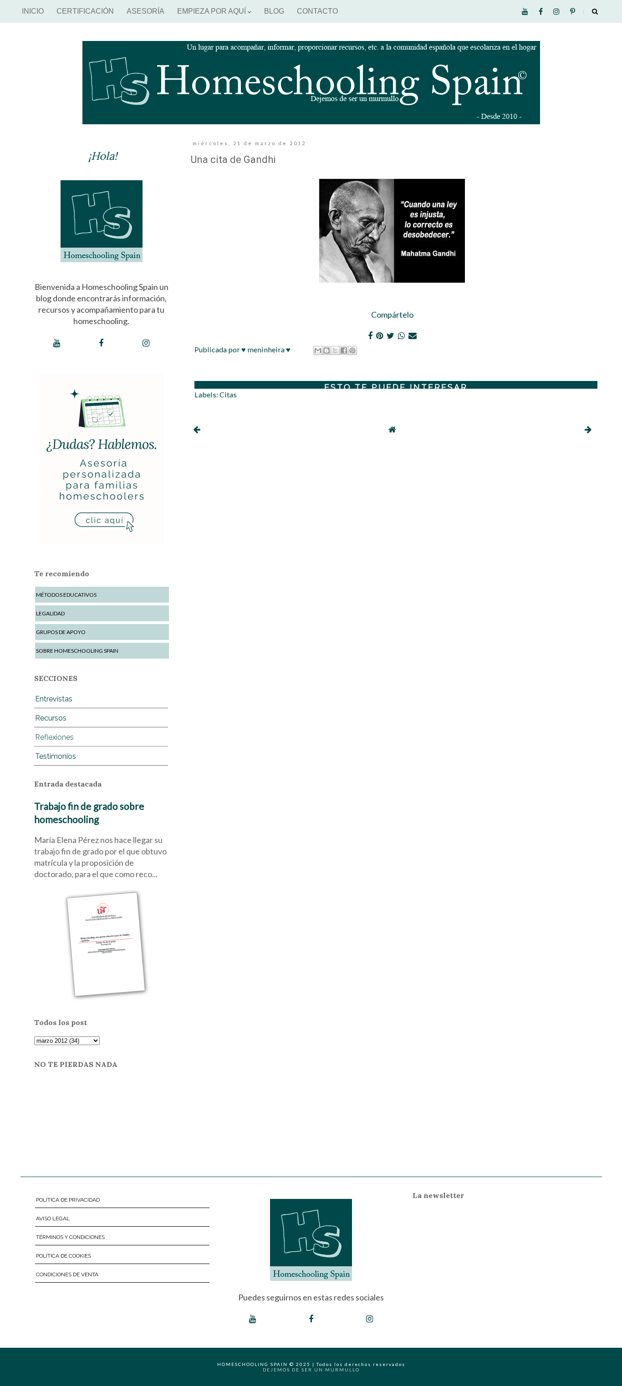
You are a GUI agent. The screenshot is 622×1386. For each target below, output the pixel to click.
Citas (228, 394)
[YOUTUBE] (56, 343)
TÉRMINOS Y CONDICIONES (70, 1237)
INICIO (33, 11)
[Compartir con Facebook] (343, 350)
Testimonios (55, 756)
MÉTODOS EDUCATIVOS (66, 594)
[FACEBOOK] (101, 343)
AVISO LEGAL (53, 1218)
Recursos (50, 718)
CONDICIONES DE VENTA (67, 1274)
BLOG (274, 11)
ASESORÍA (145, 11)
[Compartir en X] (335, 350)
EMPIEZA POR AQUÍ (212, 11)
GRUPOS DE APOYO (61, 632)
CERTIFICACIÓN (85, 11)
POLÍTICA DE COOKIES (63, 1256)
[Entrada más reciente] (196, 429)
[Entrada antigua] (588, 429)
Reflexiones (54, 737)
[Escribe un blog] (326, 350)
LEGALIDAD (50, 613)
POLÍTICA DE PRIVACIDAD (68, 1200)
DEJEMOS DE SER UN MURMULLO (311, 1369)
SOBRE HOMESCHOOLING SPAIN (77, 650)
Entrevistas (53, 699)
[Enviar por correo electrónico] (317, 350)
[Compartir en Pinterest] (352, 350)
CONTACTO (317, 11)
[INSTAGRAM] (146, 343)
